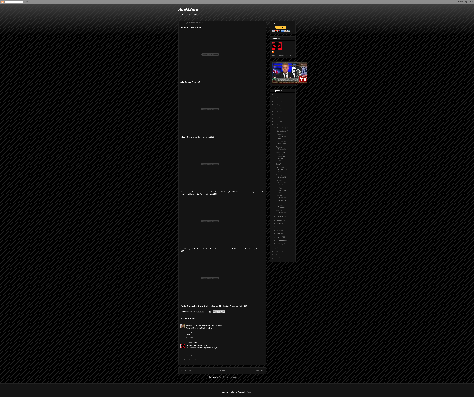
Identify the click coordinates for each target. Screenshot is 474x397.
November (281, 131)
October (280, 217)
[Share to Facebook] (221, 311)
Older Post (259, 371)
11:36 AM (189, 338)
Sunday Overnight (281, 148)
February (280, 240)
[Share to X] (219, 311)
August (280, 220)
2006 (277, 258)
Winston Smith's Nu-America (281, 182)
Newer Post (185, 371)
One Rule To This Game (281, 143)
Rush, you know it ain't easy (281, 190)
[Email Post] (210, 312)
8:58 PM (189, 355)
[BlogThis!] (216, 311)
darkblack (188, 9)
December (281, 128)
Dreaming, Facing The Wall (281, 169)
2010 (277, 125)
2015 (277, 108)
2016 (277, 105)
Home (222, 371)
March (279, 237)
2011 (277, 121)
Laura (188, 323)
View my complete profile (281, 55)
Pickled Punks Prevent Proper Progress (281, 204)
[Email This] (214, 311)
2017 (277, 101)
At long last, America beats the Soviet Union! (280, 156)
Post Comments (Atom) (227, 377)
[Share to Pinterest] (223, 311)
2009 (277, 248)
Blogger (249, 392)
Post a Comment (190, 360)
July (278, 223)
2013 (277, 115)
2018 (277, 98)
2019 (277, 94)
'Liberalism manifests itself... (281, 136)
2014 (277, 111)
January (280, 244)
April (279, 234)
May (278, 230)
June (279, 227)
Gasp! (278, 164)
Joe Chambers (191, 348)
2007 (277, 255)
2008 (277, 251)
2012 (277, 118)
